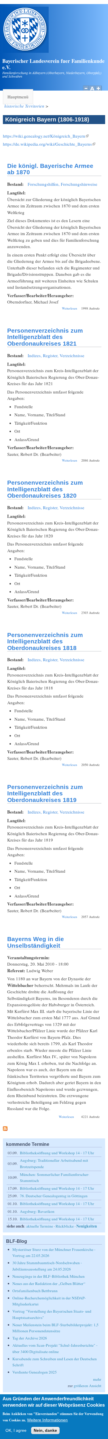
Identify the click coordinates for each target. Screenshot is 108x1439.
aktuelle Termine (39, 1226)
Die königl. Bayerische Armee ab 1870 (50, 169)
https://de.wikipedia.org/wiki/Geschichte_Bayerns (49, 144)
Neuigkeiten (86, 1226)
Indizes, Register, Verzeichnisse (56, 355)
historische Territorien (24, 106)
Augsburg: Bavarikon (37, 1211)
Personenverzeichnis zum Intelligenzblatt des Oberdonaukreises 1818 (45, 641)
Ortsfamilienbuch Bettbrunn (35, 1290)
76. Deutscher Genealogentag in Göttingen (54, 1195)
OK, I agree (15, 1430)
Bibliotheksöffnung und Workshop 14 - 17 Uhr (57, 1152)
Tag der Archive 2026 (29, 1338)
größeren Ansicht (87, 1385)
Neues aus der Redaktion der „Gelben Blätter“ (48, 1283)
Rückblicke (65, 1226)
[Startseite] (26, 51)
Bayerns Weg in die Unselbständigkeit (35, 942)
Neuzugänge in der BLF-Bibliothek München (48, 1276)
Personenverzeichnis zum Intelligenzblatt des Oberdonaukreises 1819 (45, 793)
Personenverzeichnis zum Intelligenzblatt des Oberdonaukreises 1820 (45, 489)
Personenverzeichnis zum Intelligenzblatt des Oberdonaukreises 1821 (45, 337)
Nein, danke (45, 1430)
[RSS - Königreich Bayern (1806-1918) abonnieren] (5, 1129)
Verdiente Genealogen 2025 (34, 1372)
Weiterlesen (69, 308)
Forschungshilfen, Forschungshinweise (62, 184)
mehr (97, 1379)
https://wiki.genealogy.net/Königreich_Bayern (46, 136)
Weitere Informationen (47, 1420)
